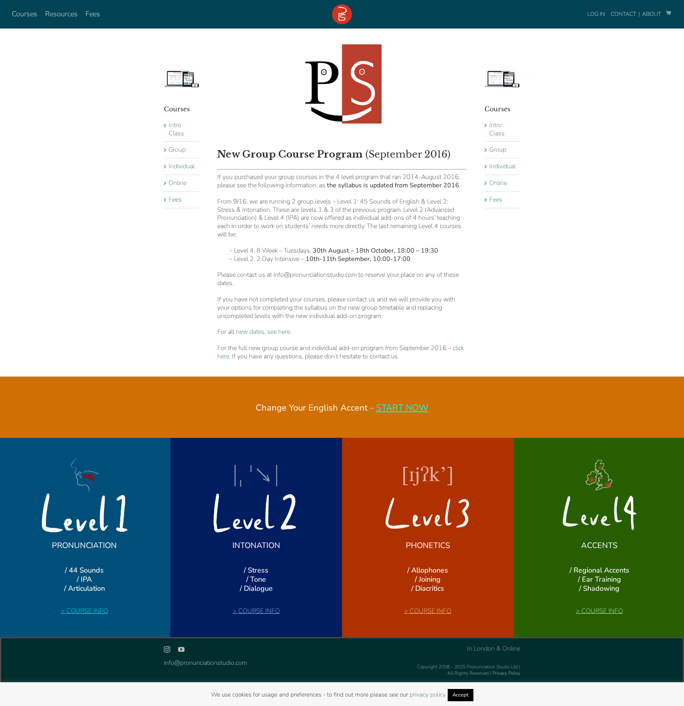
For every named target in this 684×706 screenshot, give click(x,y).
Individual (182, 166)
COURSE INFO (87, 611)
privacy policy (428, 694)
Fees (175, 199)
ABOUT (652, 14)
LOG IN (596, 14)
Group (177, 149)
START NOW (402, 408)
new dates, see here (263, 331)
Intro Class (176, 129)
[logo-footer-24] (342, 7)
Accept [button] (460, 694)
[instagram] (167, 649)
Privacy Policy (506, 673)
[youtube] (181, 649)
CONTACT (624, 14)
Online (177, 183)
